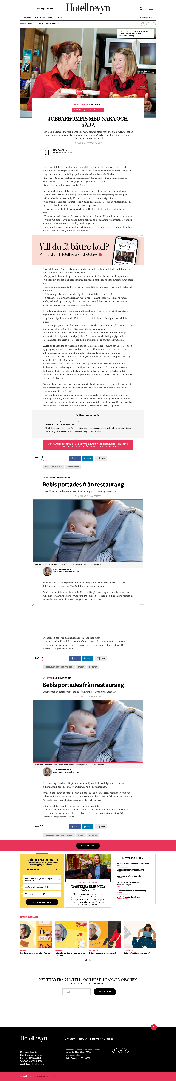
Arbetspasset (73, 466)
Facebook (143, 24)
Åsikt (59, 18)
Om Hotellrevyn (147, 18)
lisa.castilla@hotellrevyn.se (63, 152)
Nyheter (93, 667)
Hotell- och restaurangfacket (32, 1055)
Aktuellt (26, 18)
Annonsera (70, 1039)
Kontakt (83, 1039)
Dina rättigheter (43, 18)
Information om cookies (101, 1039)
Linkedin (148, 24)
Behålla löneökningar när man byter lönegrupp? (38, 879)
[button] (86, 960)
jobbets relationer (53, 466)
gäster (81, 667)
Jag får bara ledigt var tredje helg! (38, 887)
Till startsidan (88, 846)
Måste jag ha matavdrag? (35, 894)
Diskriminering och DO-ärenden (59, 667)
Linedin (120, 1050)
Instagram (154, 24)
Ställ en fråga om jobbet (42, 902)
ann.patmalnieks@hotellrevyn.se (66, 572)
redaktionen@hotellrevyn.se (32, 1064)
